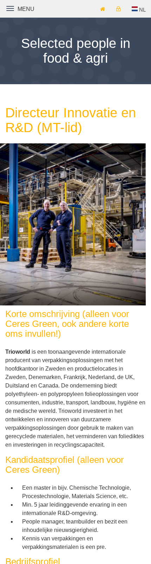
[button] (139, 10)
